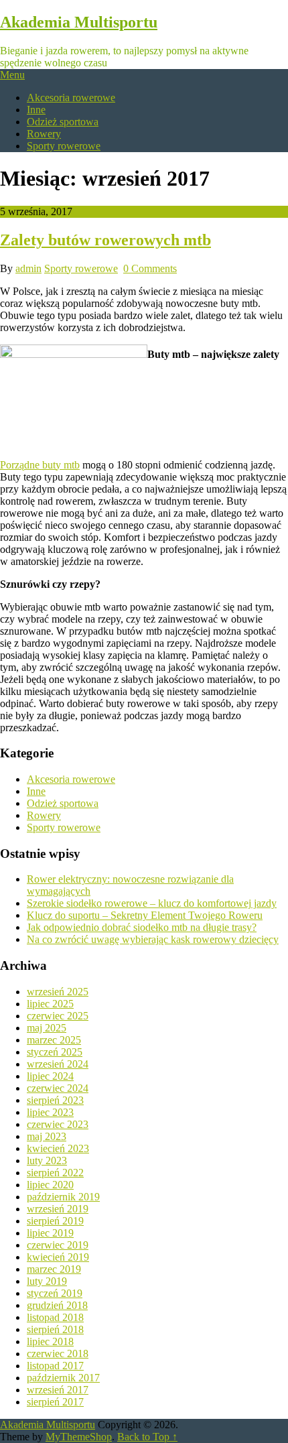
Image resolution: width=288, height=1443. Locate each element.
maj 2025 (46, 1027)
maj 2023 (46, 1136)
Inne (36, 109)
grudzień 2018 (57, 1305)
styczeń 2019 (54, 1293)
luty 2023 (47, 1160)
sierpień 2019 (55, 1221)
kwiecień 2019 (58, 1257)
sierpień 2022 (55, 1172)
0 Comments (150, 268)
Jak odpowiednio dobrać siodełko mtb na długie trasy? (142, 927)
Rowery (44, 133)
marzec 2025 (54, 1040)
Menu (12, 74)
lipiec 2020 (50, 1184)
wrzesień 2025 (57, 991)
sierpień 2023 (55, 1100)
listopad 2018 (55, 1317)
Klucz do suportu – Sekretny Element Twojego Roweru (145, 915)
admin (28, 268)
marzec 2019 (54, 1269)
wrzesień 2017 (57, 1389)
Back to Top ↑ (147, 1436)
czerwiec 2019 (57, 1245)
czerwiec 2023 (57, 1124)
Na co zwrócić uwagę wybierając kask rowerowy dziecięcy (153, 939)
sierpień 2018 (55, 1329)
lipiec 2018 (50, 1341)
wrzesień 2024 (57, 1064)
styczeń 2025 (54, 1052)
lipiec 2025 (50, 1003)
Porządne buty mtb (40, 464)
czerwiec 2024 (57, 1088)
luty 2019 (47, 1281)
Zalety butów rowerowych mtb (105, 240)
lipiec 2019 (50, 1233)
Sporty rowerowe (63, 145)
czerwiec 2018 (57, 1353)
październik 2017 (63, 1377)
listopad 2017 (55, 1365)
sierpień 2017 (55, 1401)
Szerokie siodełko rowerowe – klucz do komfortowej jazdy (152, 903)
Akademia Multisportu (78, 22)
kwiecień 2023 (58, 1148)
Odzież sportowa (62, 121)
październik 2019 (63, 1196)
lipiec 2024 (50, 1076)
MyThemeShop (79, 1436)
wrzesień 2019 (57, 1208)
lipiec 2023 (50, 1112)
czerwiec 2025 (57, 1015)
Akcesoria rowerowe (71, 97)
